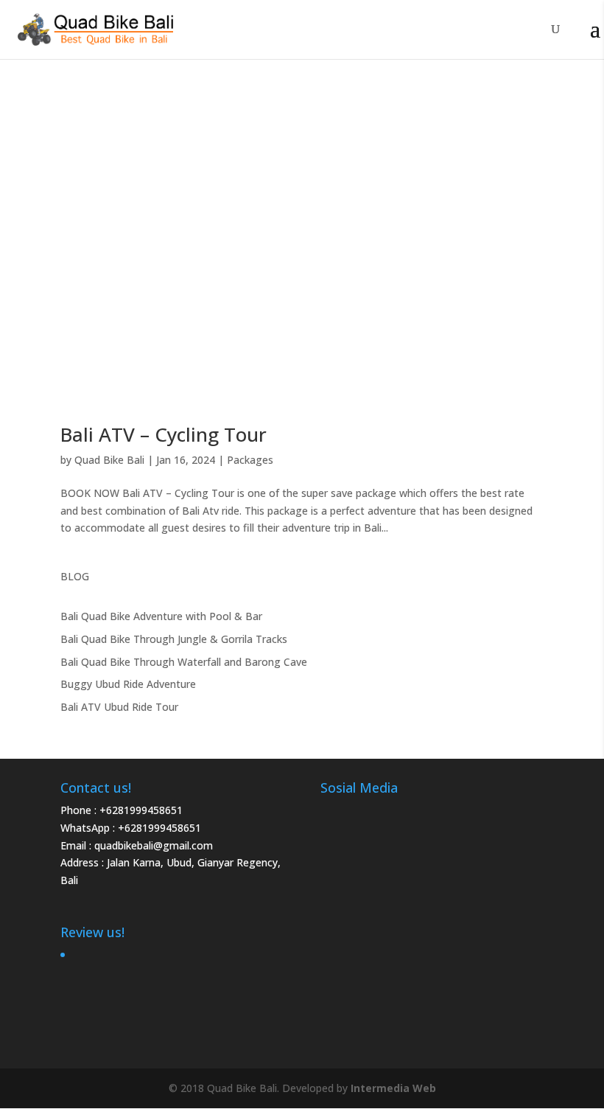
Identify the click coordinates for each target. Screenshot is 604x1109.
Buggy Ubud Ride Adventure (128, 684)
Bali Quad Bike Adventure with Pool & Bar (161, 616)
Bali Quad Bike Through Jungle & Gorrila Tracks (173, 639)
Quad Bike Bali (109, 460)
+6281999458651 (141, 810)
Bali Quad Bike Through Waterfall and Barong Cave (183, 662)
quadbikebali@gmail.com (153, 845)
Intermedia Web (393, 1088)
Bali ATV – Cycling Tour (163, 434)
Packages (250, 460)
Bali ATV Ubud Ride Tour (119, 707)
